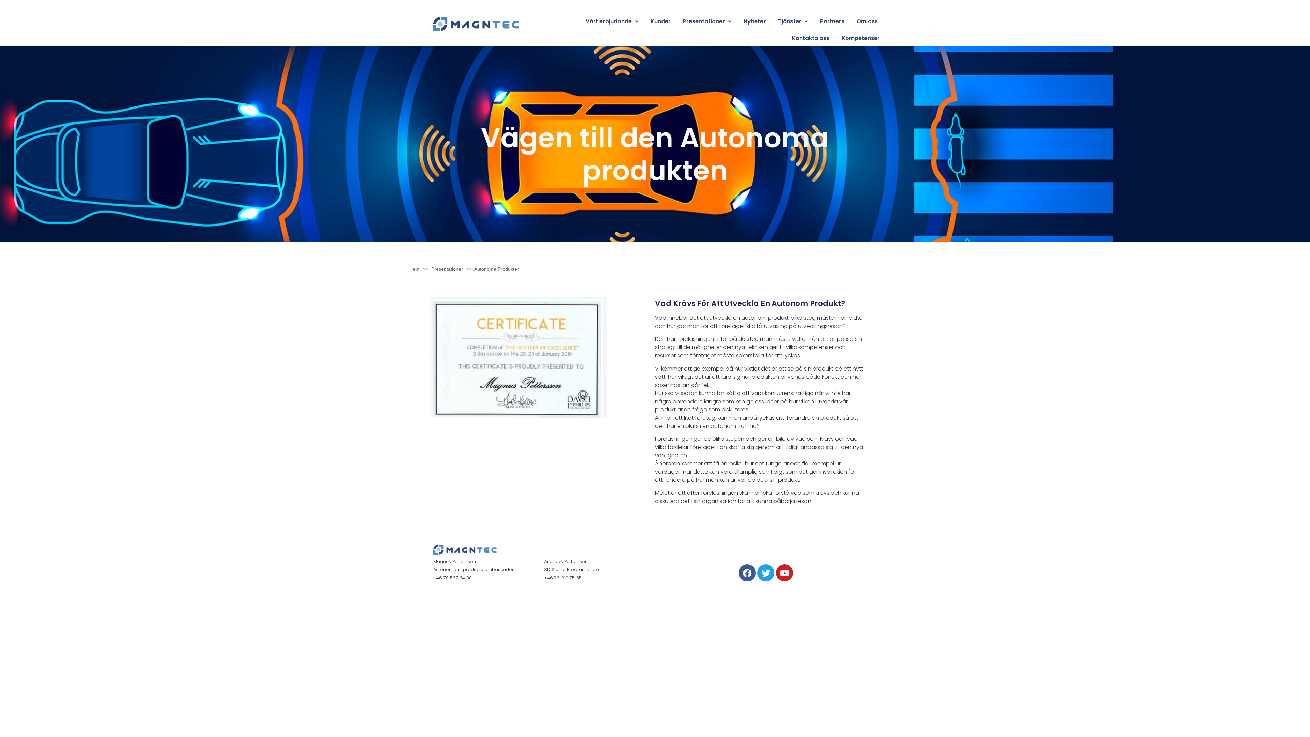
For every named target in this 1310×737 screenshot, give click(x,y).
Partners (832, 21)
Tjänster (789, 21)
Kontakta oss (810, 38)
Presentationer (704, 21)
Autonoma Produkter (496, 269)
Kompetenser (861, 38)
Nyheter (755, 21)
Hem (414, 269)
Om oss (867, 21)
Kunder (661, 21)
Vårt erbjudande (609, 21)
